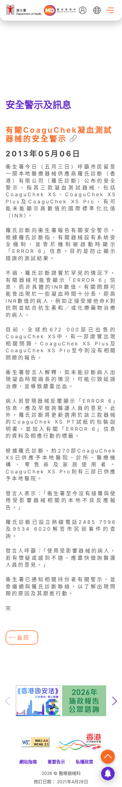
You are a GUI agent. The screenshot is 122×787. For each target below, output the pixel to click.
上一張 (8, 701)
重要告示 (56, 761)
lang (97, 10)
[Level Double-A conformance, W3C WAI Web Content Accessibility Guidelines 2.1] (38, 742)
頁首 (108, 757)
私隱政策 (84, 761)
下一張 (114, 701)
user (82, 10)
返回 (23, 637)
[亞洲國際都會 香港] (78, 742)
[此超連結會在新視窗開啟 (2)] (23, 14)
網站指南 (28, 761)
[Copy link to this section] (73, 139)
